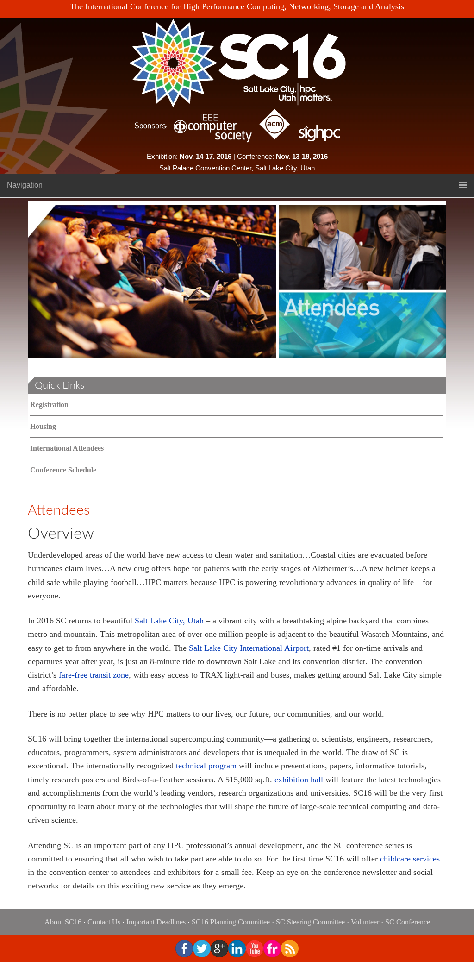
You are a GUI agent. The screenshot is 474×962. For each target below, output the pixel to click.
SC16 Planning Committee (231, 922)
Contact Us (103, 922)
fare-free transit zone (94, 674)
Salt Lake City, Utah (169, 620)
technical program (206, 765)
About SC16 (62, 922)
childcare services (410, 858)
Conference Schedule (63, 470)
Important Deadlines (156, 922)
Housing (43, 426)
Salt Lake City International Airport (249, 648)
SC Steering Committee (310, 922)
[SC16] (237, 62)
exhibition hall (298, 779)
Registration (49, 405)
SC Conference (407, 922)
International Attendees (67, 448)
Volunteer (365, 922)
